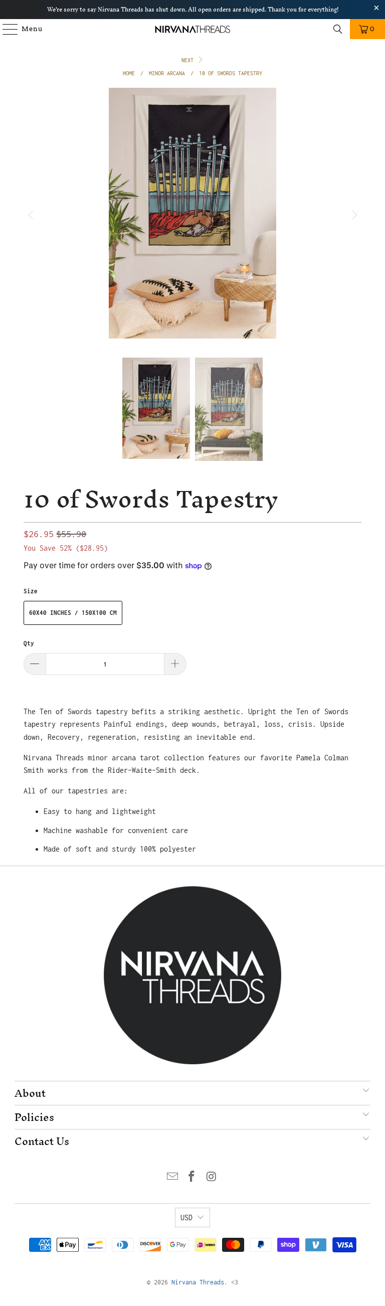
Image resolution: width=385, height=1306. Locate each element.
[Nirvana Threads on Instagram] (211, 1177)
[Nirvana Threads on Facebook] (192, 1177)
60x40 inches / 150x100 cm (73, 612)
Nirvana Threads (197, 1282)
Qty (29, 643)
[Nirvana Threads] (192, 29)
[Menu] (5, 29)
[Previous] (31, 215)
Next (189, 60)
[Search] (337, 29)
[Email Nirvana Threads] (172, 1177)
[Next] (354, 215)
